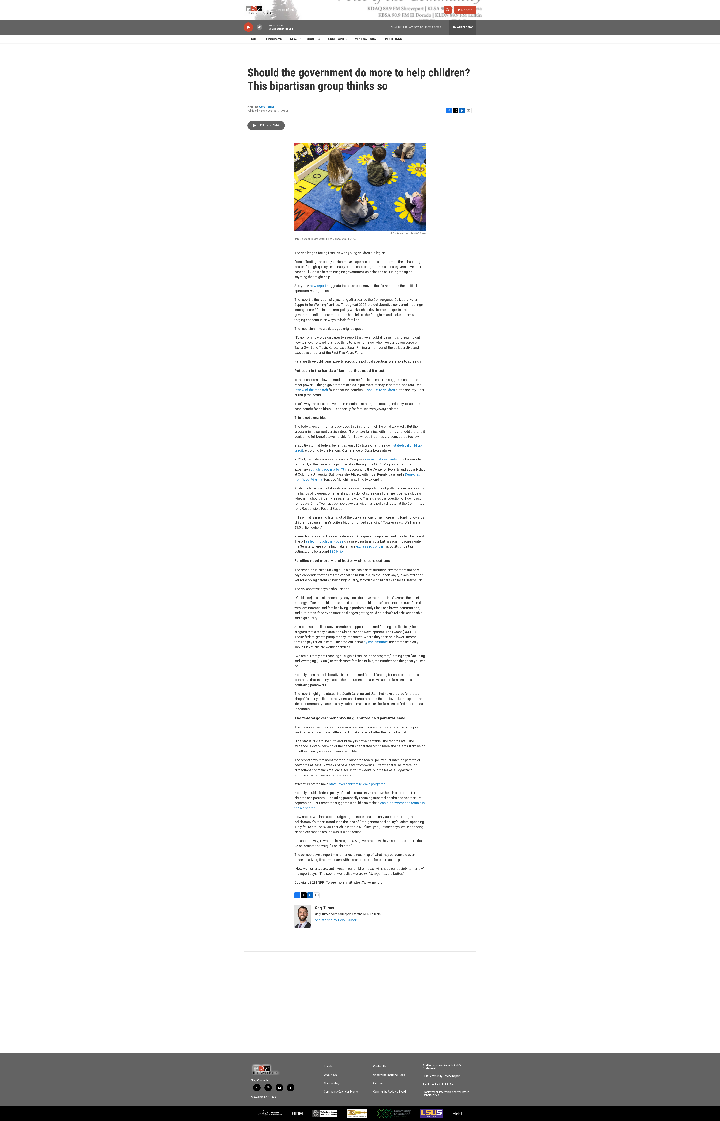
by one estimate (376, 642)
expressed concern (370, 546)
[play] (248, 27)
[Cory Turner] (302, 916)
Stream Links (392, 38)
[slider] (265, 27)
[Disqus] (360, 1002)
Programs (274, 38)
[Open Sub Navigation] (261, 38)
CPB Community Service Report (441, 1076)
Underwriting (339, 38)
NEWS (294, 38)
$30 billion (337, 551)
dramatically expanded (382, 459)
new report (318, 286)
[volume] (259, 27)
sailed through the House (324, 541)
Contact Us (379, 1066)
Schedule (251, 38)
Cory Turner (266, 107)
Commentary (332, 1083)
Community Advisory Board (389, 1091)
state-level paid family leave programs (357, 784)
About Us (313, 38)
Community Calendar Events (341, 1091)
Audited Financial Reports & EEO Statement (442, 1067)
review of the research (311, 390)
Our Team (379, 1083)
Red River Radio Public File (438, 1084)
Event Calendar (365, 38)
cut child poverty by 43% (328, 469)
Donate (466, 10)
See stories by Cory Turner (335, 920)
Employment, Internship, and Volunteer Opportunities (446, 1093)
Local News (330, 1074)
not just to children (381, 390)
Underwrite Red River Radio (389, 1074)
